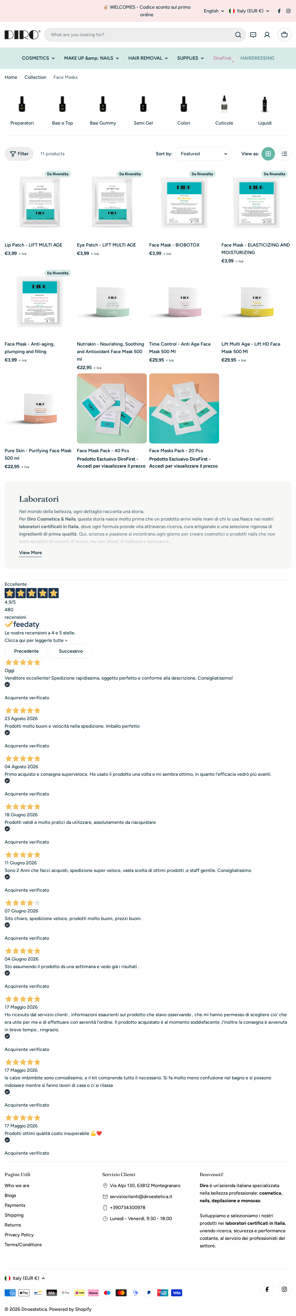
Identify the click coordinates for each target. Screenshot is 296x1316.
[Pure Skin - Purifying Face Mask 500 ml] (40, 408)
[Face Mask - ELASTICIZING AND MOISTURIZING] (256, 203)
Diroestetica (34, 1309)
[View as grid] (268, 154)
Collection (35, 77)
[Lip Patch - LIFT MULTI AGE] (40, 203)
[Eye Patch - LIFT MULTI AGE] (112, 203)
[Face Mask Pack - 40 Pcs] (112, 408)
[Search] (238, 34)
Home (11, 77)
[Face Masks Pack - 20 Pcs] (184, 408)
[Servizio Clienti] (253, 34)
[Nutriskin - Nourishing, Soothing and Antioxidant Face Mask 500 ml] (112, 302)
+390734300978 (127, 1207)
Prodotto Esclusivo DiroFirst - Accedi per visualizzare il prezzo (111, 462)
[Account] (267, 34)
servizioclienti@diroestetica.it (141, 1196)
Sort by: (164, 153)
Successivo (71, 651)
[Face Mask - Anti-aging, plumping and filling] (40, 302)
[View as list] (284, 154)
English (211, 11)
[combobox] (145, 35)
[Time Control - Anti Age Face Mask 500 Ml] (184, 302)
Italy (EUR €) (250, 11)
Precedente (26, 651)
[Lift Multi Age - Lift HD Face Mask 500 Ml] (256, 302)
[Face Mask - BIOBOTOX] (184, 203)
